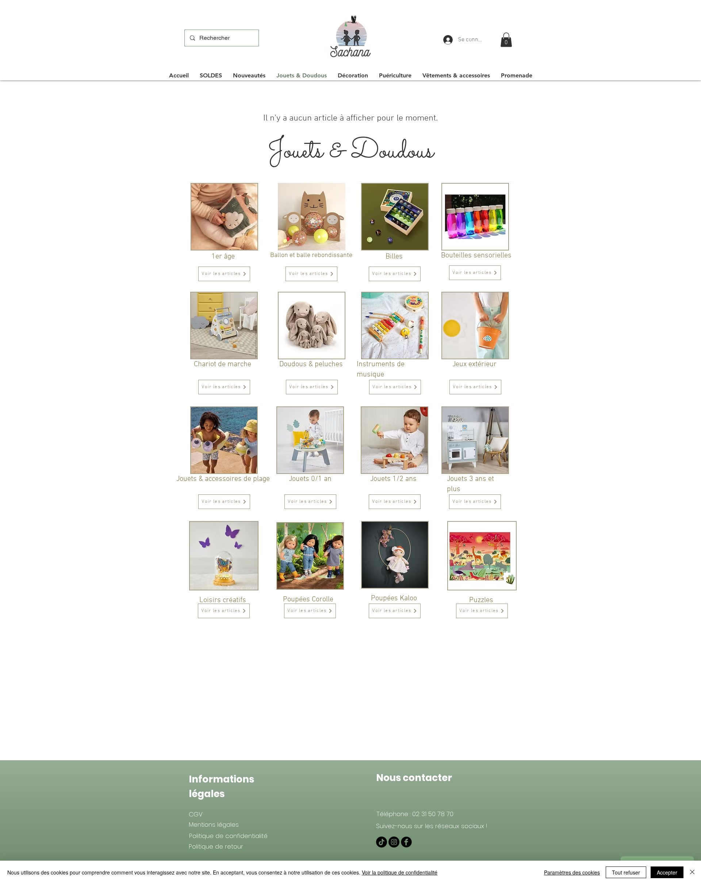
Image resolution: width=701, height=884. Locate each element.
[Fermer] (692, 872)
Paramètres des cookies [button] (572, 872)
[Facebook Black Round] (406, 842)
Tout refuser (626, 872)
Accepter (667, 872)
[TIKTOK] (381, 842)
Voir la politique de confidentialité (399, 872)
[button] (506, 39)
